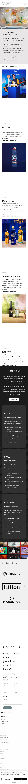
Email (4, 679)
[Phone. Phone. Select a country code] (15, 682)
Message (5, 686)
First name (5, 672)
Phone (14, 679)
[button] (25, 557)
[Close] (26, 772)
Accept (20, 779)
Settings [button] (14, 782)
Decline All (7, 779)
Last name (16, 672)
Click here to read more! (9, 140)
